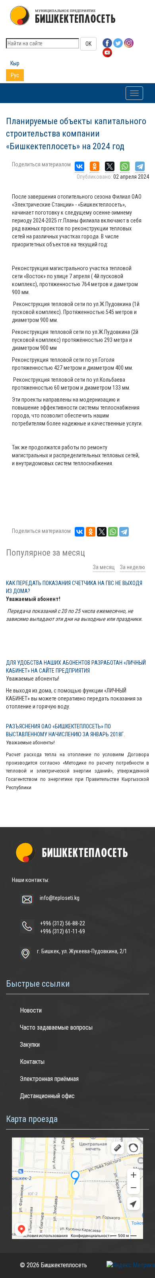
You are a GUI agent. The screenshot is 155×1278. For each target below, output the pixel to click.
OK (88, 44)
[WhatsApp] (125, 166)
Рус (15, 75)
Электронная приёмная (49, 1079)
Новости (31, 1010)
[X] (109, 166)
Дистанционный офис (47, 1096)
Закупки (30, 1044)
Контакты (32, 1061)
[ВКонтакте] (79, 166)
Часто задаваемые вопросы (56, 1027)
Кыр (14, 63)
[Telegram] (140, 166)
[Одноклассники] (94, 166)
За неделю (132, 567)
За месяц (104, 567)
